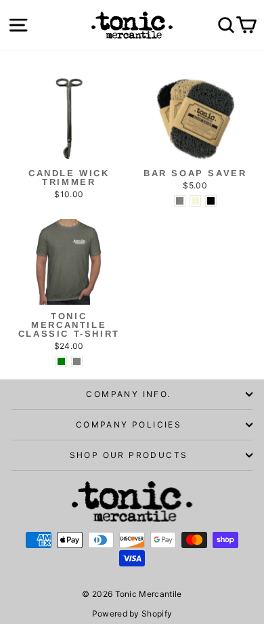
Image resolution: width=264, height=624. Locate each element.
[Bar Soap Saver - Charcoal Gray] (180, 201)
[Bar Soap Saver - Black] (211, 201)
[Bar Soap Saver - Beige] (195, 201)
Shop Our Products (129, 455)
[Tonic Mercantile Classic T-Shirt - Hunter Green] (61, 361)
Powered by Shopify (132, 613)
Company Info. (128, 394)
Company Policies (128, 424)
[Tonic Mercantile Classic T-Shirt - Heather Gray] (77, 361)
